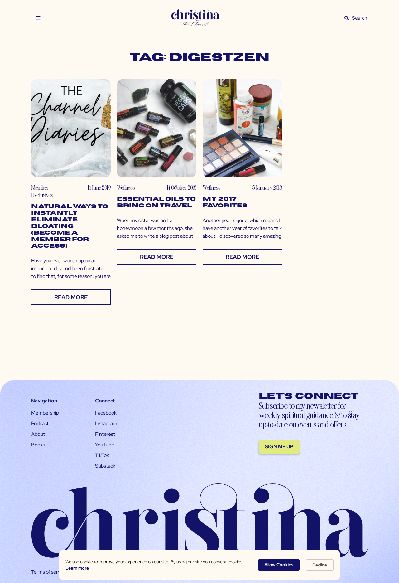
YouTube (104, 444)
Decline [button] (319, 565)
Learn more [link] (77, 568)
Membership (45, 413)
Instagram (106, 423)
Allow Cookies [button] (278, 564)
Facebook (106, 413)
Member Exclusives (42, 191)
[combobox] (360, 18)
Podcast (40, 423)
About (38, 434)
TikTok (102, 455)
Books (38, 444)
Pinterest (105, 434)
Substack (105, 466)
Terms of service (49, 572)
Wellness (126, 187)
